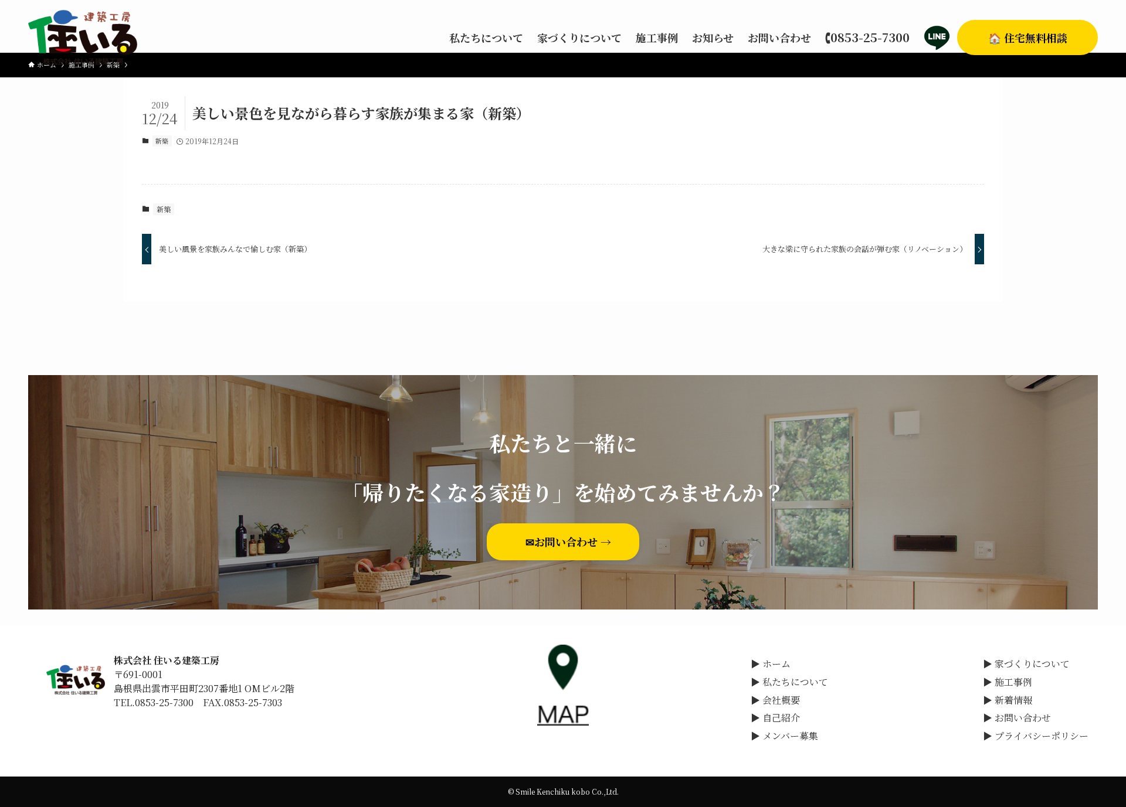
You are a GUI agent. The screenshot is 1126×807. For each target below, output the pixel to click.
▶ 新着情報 (1007, 700)
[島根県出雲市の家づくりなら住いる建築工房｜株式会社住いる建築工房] (82, 37)
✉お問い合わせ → (573, 541)
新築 (161, 140)
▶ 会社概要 (775, 700)
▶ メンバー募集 (784, 736)
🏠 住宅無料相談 (1027, 37)
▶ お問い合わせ (1017, 717)
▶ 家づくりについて (1026, 663)
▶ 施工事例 (1007, 682)
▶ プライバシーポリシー (1035, 736)
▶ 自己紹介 (775, 717)
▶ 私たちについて (789, 682)
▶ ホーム (771, 663)
